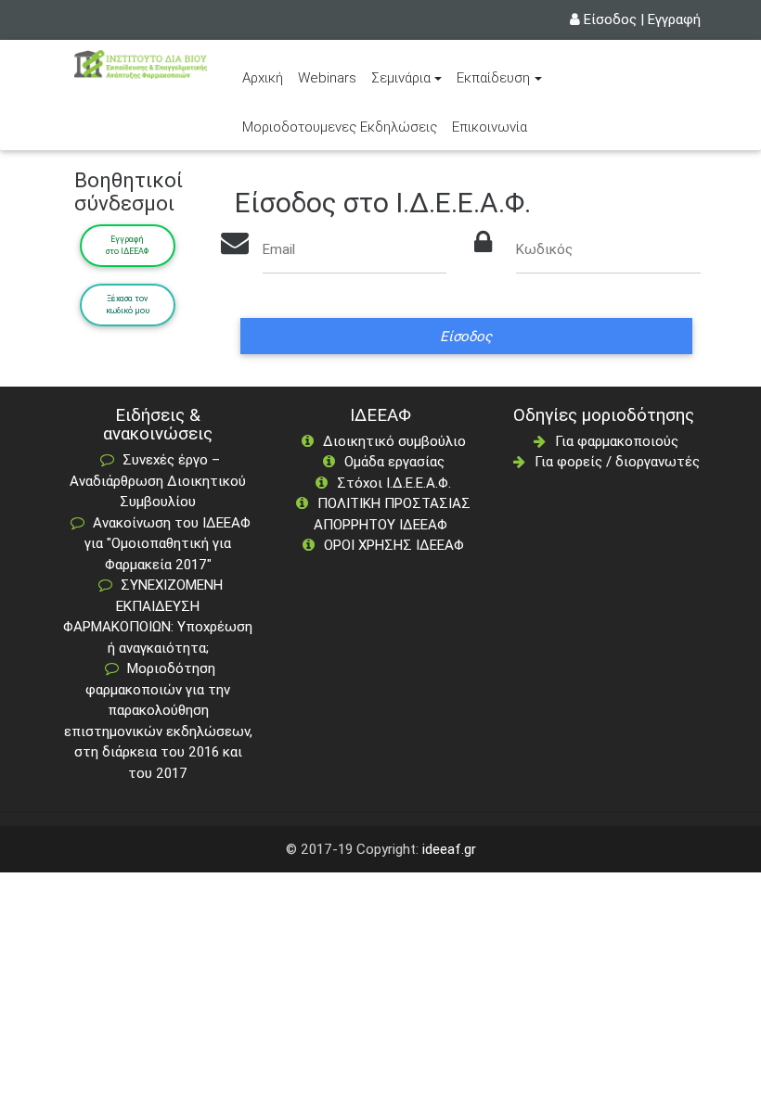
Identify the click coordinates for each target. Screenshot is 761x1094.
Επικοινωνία (489, 126)
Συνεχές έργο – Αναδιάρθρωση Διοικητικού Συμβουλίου (158, 480)
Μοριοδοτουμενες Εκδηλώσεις (339, 126)
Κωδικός (544, 249)
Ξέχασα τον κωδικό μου (127, 305)
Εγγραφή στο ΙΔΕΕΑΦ (127, 246)
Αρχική (266, 77)
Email (279, 249)
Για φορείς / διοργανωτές (617, 461)
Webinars (327, 77)
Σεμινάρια (401, 77)
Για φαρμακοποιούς (616, 441)
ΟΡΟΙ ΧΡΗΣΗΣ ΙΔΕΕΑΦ (394, 544)
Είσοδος (610, 19)
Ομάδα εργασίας (394, 461)
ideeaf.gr (449, 849)
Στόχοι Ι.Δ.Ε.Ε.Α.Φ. (394, 482)
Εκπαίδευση (493, 77)
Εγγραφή (674, 19)
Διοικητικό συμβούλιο (394, 441)
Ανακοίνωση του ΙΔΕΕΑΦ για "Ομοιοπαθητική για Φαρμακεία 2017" (167, 543)
